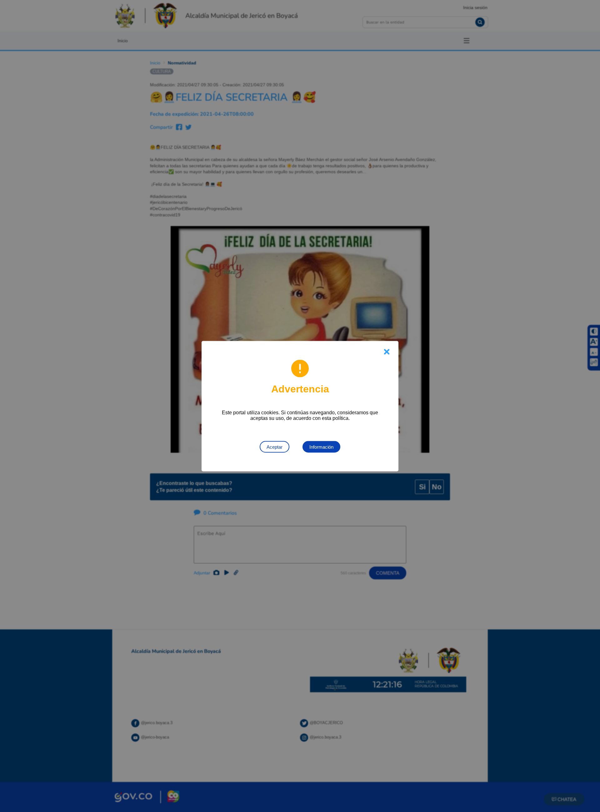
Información (321, 446)
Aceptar (274, 446)
